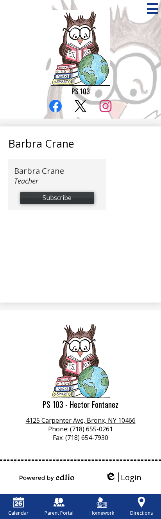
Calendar (18, 513)
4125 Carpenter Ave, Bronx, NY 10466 (81, 420)
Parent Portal (59, 513)
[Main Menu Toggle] (152, 8)
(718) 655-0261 (91, 429)
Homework (101, 513)
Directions (141, 513)
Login (123, 477)
